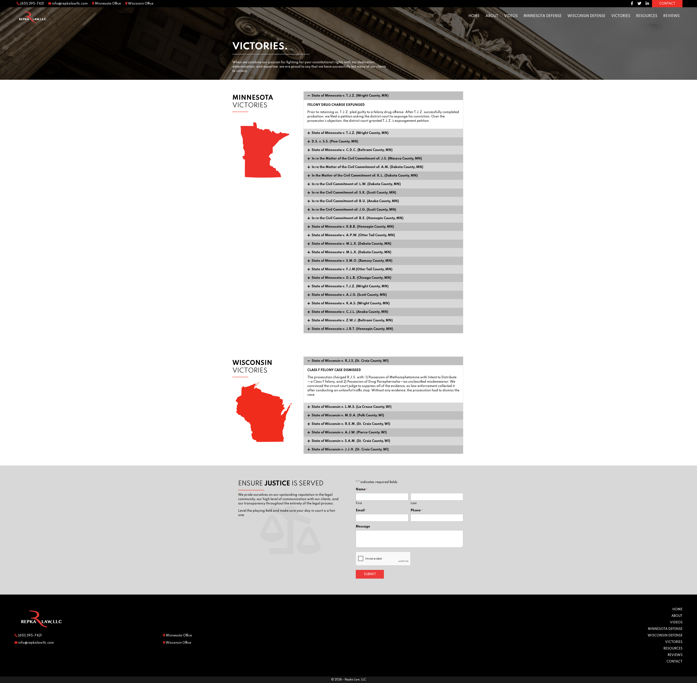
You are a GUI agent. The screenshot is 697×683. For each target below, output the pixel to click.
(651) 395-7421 (32, 3)
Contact (674, 661)
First (359, 503)
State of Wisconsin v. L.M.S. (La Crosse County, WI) (352, 407)
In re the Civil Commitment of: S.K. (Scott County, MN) (354, 192)
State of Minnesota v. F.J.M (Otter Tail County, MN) (352, 269)
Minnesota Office (107, 3)
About (492, 16)
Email (361, 510)
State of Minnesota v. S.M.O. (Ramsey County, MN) (352, 260)
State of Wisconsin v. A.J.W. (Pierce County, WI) (349, 432)
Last (414, 503)
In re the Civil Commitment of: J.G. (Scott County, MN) (354, 209)
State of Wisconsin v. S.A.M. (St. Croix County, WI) (351, 441)
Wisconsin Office (140, 3)
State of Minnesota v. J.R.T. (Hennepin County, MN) (352, 329)
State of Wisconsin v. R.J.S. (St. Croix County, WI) (350, 361)
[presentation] (383, 559)
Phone (417, 510)
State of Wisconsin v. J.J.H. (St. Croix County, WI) (350, 449)
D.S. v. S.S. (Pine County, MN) (335, 141)
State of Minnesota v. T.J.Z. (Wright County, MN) (350, 95)
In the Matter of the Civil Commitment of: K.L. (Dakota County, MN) (365, 175)
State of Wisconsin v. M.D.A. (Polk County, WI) (348, 415)
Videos (511, 16)
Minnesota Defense (542, 16)
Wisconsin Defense (586, 16)
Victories (620, 16)
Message (363, 526)
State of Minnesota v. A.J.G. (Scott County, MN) (349, 295)
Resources (646, 16)
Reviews (671, 16)
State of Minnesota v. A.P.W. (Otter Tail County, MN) (353, 235)
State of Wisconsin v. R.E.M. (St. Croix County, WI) (351, 424)
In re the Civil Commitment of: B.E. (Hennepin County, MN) (357, 218)
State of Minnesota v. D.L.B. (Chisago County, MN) (351, 278)
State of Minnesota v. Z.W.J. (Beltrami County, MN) (352, 320)
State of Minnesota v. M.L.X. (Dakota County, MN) (351, 243)
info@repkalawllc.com (69, 3)
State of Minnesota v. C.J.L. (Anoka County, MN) (350, 312)
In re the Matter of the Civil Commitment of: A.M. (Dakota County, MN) (367, 167)
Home (474, 16)
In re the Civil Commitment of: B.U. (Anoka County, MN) (355, 201)
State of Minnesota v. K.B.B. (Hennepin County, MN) (353, 226)
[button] (383, 96)
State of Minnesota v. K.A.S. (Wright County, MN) (351, 303)
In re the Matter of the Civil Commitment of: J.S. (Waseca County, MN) (367, 158)
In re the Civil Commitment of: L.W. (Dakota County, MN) (356, 184)
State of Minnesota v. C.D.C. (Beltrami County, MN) (352, 150)
